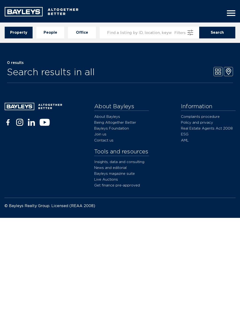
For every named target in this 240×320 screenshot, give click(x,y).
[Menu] (230, 13)
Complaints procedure (200, 116)
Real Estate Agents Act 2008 (207, 128)
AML (185, 140)
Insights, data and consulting (119, 162)
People (50, 32)
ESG (184, 134)
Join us (100, 134)
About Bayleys (107, 116)
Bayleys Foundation (111, 128)
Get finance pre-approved (117, 185)
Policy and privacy (197, 122)
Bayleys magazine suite (114, 173)
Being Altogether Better (115, 122)
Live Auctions (106, 179)
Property (18, 32)
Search (217, 32)
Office (82, 32)
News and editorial (110, 167)
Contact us (103, 140)
